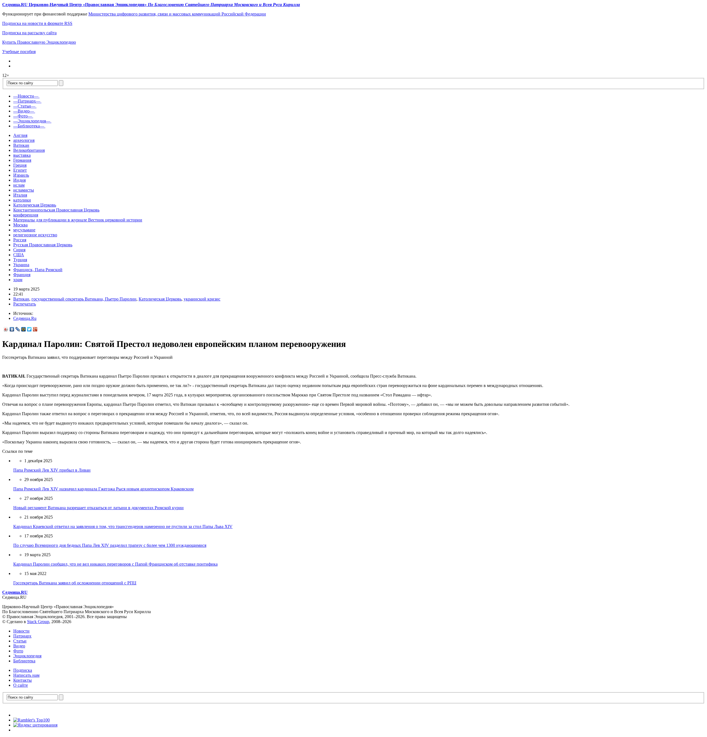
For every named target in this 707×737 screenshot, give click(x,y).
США (18, 254)
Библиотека (24, 660)
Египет (20, 170)
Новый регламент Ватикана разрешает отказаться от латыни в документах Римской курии (98, 507)
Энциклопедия (27, 656)
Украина (21, 264)
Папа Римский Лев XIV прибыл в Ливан (52, 470)
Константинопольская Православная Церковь (56, 210)
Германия (22, 160)
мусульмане (24, 230)
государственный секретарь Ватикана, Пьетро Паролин (83, 299)
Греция (20, 165)
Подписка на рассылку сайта (29, 32)
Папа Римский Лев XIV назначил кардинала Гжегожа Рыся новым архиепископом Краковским (103, 489)
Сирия (19, 249)
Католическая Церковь (34, 205)
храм (17, 279)
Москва (20, 225)
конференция (25, 215)
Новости (21, 631)
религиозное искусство (35, 234)
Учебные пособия (19, 51)
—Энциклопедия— (31, 121)
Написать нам (26, 675)
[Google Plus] (35, 329)
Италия (20, 195)
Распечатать (24, 304)
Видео (19, 646)
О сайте (20, 685)
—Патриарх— (26, 101)
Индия (19, 180)
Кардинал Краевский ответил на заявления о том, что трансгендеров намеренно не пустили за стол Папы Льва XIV (123, 526)
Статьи (20, 641)
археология (24, 140)
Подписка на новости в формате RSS (37, 23)
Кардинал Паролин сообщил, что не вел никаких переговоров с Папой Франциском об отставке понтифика (115, 564)
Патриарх (22, 636)
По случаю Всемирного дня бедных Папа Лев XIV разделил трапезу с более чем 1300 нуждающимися (109, 545)
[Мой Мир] (24, 329)
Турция (20, 259)
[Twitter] (29, 329)
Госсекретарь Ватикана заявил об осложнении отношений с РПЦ (74, 583)
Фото (18, 651)
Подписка (22, 670)
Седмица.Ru (24, 318)
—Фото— (22, 116)
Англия (20, 135)
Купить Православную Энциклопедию (39, 42)
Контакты (22, 680)
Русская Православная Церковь (42, 244)
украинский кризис (202, 299)
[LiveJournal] (18, 329)
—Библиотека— (28, 126)
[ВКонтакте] (12, 329)
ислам (19, 185)
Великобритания (29, 150)
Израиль (21, 175)
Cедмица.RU (15, 592)
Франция (21, 274)
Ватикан (21, 145)
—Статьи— (24, 106)
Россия (19, 239)
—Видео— (23, 111)
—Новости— (25, 96)
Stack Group (38, 621)
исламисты (23, 190)
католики (22, 200)
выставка (22, 155)
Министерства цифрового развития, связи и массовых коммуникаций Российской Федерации (177, 14)
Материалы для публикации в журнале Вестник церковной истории (77, 220)
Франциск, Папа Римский (37, 269)
